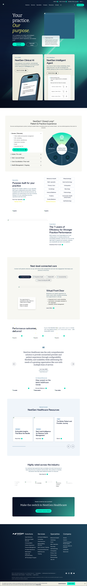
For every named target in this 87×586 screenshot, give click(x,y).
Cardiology (51, 189)
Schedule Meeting (18, 44)
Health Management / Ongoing (19, 165)
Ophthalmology (54, 548)
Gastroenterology (67, 182)
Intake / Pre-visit (15, 154)
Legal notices (35, 574)
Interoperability (28, 543)
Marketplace (28, 551)
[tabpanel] (43, 299)
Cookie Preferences (62, 583)
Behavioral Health (51, 178)
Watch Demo (51, 73)
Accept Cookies (71, 583)
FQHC (52, 542)
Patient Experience (29, 545)
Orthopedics (67, 185)
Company (45, 4)
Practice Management (30, 547)
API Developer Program (30, 557)
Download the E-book (55, 244)
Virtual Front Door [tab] (25, 276)
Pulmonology (67, 192)
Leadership (65, 549)
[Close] (85, 583)
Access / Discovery (16, 133)
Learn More (49, 308)
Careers (65, 539)
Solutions (27, 4)
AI (60, 4)
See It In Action (21, 70)
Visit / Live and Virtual (17, 158)
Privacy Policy (29, 574)
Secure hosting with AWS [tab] (44, 280)
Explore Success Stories (20, 388)
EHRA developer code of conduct (18, 574)
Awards (65, 537)
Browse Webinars (40, 388)
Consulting (40, 539)
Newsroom (65, 551)
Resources (51, 4)
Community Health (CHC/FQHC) (67, 196)
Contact (57, 4)
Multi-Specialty (54, 544)
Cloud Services (41, 541)
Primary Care (51, 185)
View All (52, 559)
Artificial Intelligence (43, 537)
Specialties (39, 4)
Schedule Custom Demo (43, 511)
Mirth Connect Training (43, 547)
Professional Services (43, 549)
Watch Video (60, 388)
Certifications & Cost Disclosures (48, 573)
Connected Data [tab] (62, 276)
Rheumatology (67, 178)
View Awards (42, 474)
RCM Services (41, 551)
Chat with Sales (31, 44)
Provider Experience (30, 549)
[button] (74, 4)
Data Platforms (28, 537)
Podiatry (51, 195)
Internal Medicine (51, 192)
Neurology (67, 189)
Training (40, 553)
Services (33, 4)
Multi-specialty (51, 182)
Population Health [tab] (38, 276)
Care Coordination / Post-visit (19, 161)
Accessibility (38, 573)
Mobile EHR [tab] (51, 276)
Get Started (80, 4)
